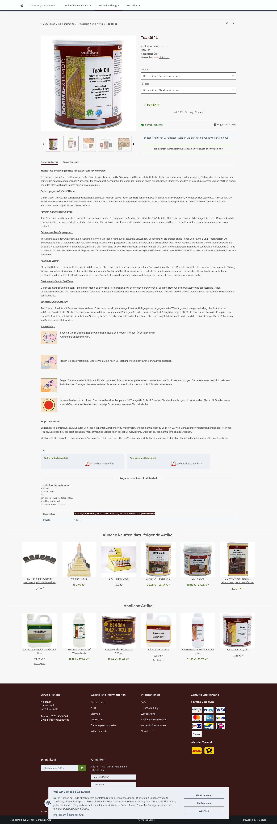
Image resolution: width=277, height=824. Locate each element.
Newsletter (147, 731)
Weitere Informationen (209, 148)
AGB (93, 707)
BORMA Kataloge (150, 707)
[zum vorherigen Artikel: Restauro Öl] (227, 23)
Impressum (59, 814)
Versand (199, 112)
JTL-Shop (262, 819)
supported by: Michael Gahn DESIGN (30, 819)
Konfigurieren (204, 803)
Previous (43, 144)
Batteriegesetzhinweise (103, 725)
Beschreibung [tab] (49, 161)
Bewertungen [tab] (71, 161)
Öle (155, 53)
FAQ (143, 702)
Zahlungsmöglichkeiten (154, 719)
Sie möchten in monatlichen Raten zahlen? (188, 148)
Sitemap (95, 713)
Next (133, 144)
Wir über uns (148, 713)
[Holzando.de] (22, 5)
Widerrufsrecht (99, 731)
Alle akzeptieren (204, 795)
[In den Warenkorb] (43, 34)
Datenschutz (76, 814)
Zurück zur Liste (52, 23)
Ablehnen (204, 811)
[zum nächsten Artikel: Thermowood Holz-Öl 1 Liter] (233, 23)
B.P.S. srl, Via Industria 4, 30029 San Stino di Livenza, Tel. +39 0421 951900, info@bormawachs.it (115, 513)
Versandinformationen (153, 725)
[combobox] (188, 75)
